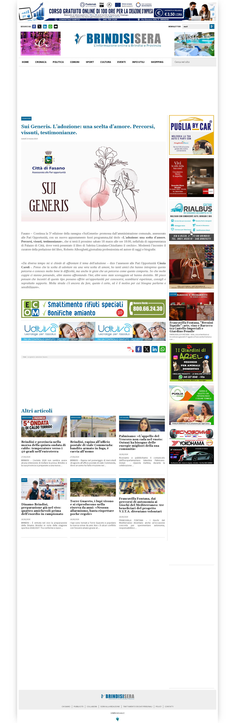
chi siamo (66, 706)
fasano (45, 357)
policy (158, 706)
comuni (74, 62)
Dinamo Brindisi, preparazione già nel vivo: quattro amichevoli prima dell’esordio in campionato (42, 509)
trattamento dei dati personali (137, 706)
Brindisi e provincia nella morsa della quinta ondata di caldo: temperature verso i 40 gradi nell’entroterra (43, 446)
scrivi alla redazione (110, 706)
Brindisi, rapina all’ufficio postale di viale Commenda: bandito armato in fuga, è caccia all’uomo (91, 446)
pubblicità (78, 706)
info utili (138, 62)
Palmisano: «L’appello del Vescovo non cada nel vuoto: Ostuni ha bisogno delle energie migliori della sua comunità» (141, 442)
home (25, 62)
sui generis (31, 357)
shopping (157, 62)
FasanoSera (26, 118)
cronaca (40, 62)
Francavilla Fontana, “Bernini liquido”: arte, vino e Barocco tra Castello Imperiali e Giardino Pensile (191, 327)
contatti (169, 706)
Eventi (121, 62)
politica (58, 62)
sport (90, 62)
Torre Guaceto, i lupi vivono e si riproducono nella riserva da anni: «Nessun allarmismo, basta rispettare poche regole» (92, 507)
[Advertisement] (117, 90)
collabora (92, 706)
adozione (39, 357)
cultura (105, 62)
